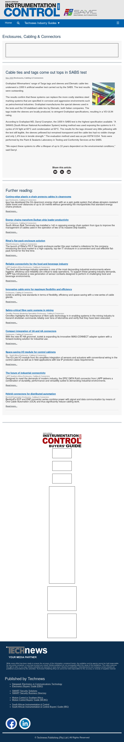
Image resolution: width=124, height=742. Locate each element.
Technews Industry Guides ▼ (42, 23)
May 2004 (9, 78)
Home (8, 22)
